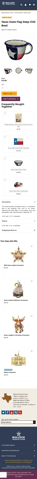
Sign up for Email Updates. (10, 419)
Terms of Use (10, 466)
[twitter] (3, 412)
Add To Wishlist (9, 99)
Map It (26, 398)
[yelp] (20, 412)
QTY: (2, 84)
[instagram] (16, 412)
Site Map (18, 466)
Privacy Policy (26, 466)
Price (3, 78)
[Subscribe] (34, 422)
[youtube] (12, 412)
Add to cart (8, 93)
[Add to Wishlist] (32, 246)
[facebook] (7, 412)
